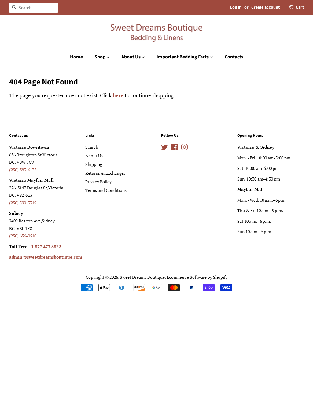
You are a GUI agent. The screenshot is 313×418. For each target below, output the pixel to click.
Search (91, 147)
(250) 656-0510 (22, 236)
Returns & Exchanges (105, 173)
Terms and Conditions (106, 190)
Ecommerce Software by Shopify (197, 277)
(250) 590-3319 (22, 203)
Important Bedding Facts (183, 57)
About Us (131, 57)
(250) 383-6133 (22, 170)
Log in (235, 7)
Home (76, 57)
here (118, 95)
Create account (265, 7)
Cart (300, 7)
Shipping (93, 164)
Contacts (234, 57)
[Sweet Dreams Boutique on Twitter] (164, 148)
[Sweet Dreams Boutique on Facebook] (174, 148)
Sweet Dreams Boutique (142, 277)
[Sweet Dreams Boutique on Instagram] (184, 148)
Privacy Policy (98, 182)
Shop (100, 57)
